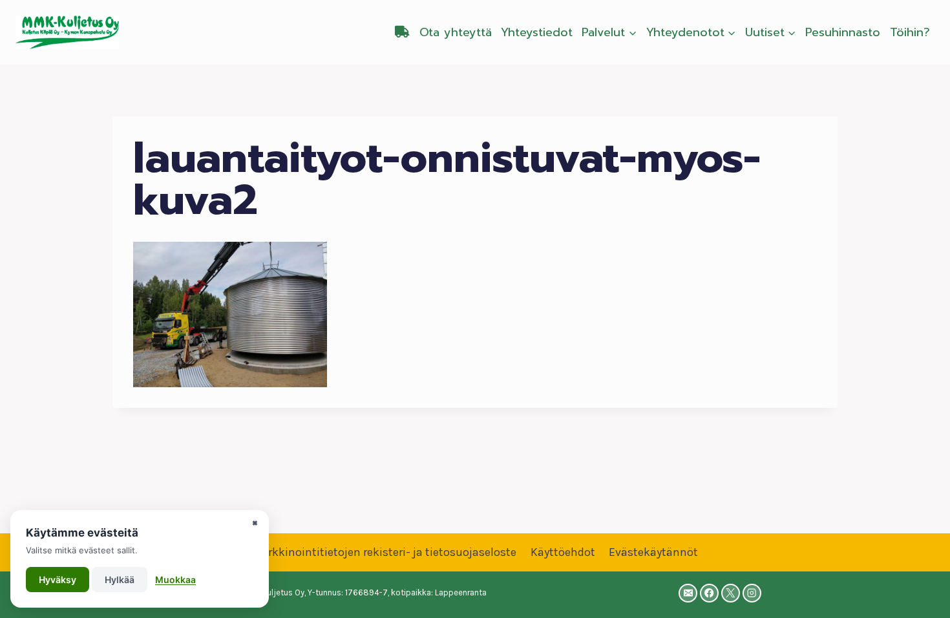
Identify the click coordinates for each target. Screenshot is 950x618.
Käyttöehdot (563, 552)
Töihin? (910, 32)
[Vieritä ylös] (920, 594)
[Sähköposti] (688, 593)
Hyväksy (57, 579)
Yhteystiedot (537, 32)
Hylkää (119, 579)
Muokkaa (175, 579)
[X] (730, 593)
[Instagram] (752, 593)
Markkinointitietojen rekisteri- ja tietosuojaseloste (384, 552)
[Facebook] (709, 593)
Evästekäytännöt (653, 552)
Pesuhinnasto (842, 32)
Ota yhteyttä (455, 32)
